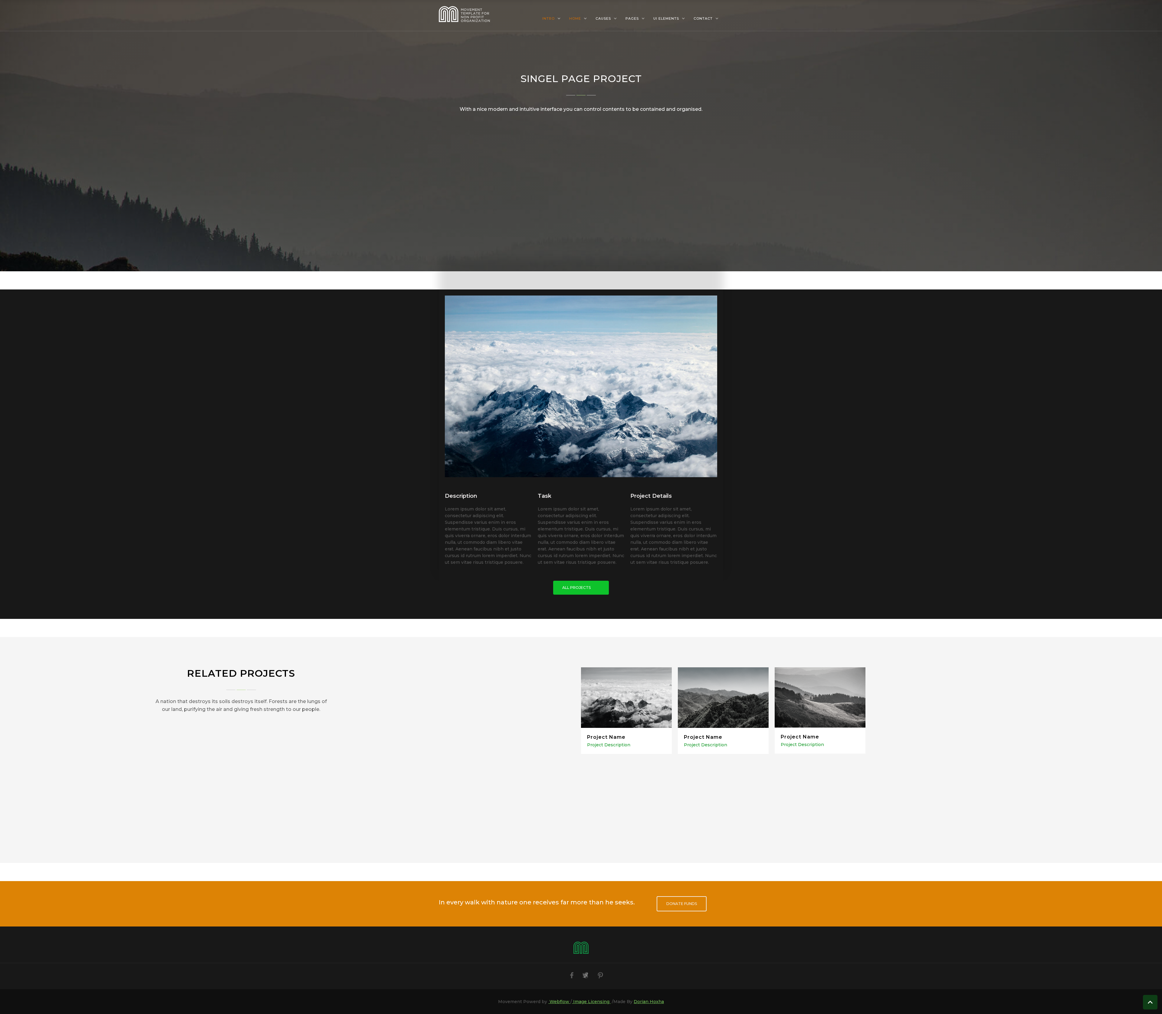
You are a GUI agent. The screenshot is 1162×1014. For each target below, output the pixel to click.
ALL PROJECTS (576, 587)
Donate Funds (681, 903)
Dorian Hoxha (649, 1001)
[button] (551, 18)
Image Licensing (591, 1001)
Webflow (559, 1001)
